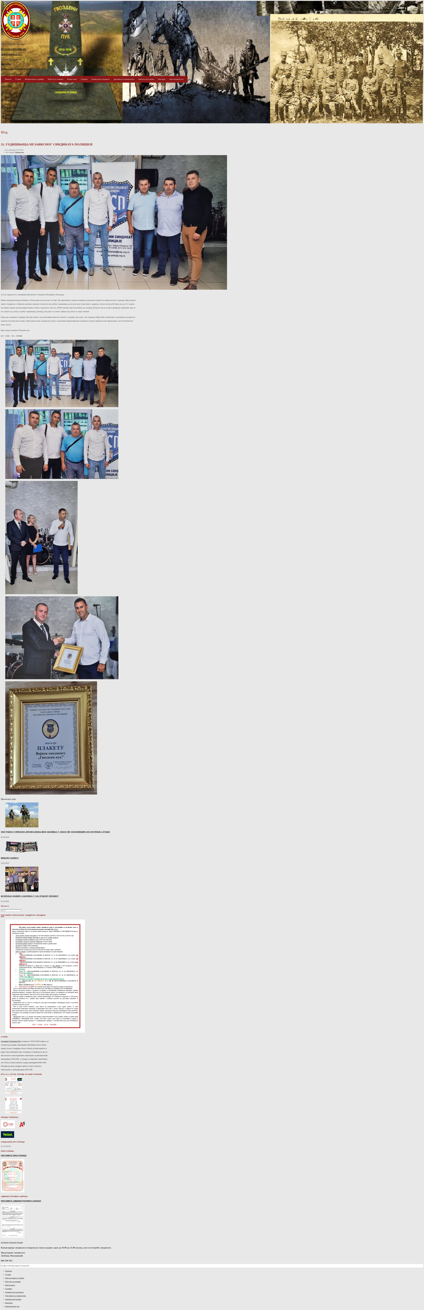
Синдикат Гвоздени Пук (11, 1041)
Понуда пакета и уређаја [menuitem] (14, 1278)
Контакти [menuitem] (9, 1303)
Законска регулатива (146, 79)
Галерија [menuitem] (8, 1289)
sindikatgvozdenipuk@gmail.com (15, 69)
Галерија (84, 79)
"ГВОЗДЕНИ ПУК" (11, 54)
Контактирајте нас (176, 79)
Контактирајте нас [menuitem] (12, 1306)
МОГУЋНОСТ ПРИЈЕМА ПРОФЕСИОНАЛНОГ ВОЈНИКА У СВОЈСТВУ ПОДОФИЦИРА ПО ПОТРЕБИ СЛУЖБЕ (55, 832)
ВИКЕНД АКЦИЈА (10, 858)
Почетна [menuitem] (8, 1271)
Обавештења (19, 152)
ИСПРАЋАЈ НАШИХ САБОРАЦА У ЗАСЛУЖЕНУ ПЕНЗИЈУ (30, 896)
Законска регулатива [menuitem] (13, 1299)
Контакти (162, 79)
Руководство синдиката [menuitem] (14, 1292)
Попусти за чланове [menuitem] (13, 1282)
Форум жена (72, 79)
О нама (18, 79)
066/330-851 (6, 64)
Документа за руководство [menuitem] (15, 1296)
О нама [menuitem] (8, 1275)
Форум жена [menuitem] (10, 1285)
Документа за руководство (124, 79)
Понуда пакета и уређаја (34, 79)
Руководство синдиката (101, 79)
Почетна (8, 79)
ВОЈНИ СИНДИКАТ (13, 49)
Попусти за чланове (55, 79)
